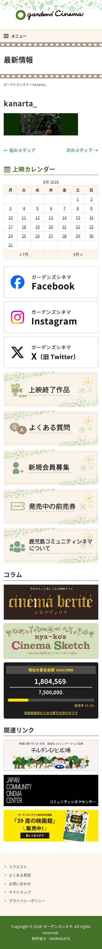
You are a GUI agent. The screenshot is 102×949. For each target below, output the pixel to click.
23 (91, 226)
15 (78, 217)
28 (64, 236)
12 (37, 217)
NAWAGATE (60, 938)
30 (91, 236)
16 (91, 217)
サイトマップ (20, 892)
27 (51, 236)
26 (37, 236)
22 (78, 226)
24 (10, 236)
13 (51, 217)
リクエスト (18, 866)
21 (64, 226)
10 (10, 217)
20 (51, 226)
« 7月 (24, 254)
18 (24, 226)
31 (10, 245)
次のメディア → (82, 150)
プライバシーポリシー (27, 900)
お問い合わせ (20, 883)
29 (78, 236)
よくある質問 (20, 875)
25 (24, 236)
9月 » (77, 254)
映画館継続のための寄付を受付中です (51, 713)
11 (24, 217)
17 (10, 226)
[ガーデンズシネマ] (51, 11)
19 (37, 226)
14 (64, 217)
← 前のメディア (20, 150)
